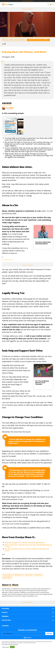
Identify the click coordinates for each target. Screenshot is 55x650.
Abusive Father (28, 575)
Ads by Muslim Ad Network (27, 1)
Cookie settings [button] (5, 647)
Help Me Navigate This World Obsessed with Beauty (25, 542)
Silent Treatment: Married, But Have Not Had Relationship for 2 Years (28, 546)
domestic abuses (7, 578)
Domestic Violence (21, 40)
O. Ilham (10, 108)
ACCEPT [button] (12, 647)
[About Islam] (7, 4)
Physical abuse (38, 575)
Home (4, 40)
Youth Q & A (11, 40)
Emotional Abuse (18, 575)
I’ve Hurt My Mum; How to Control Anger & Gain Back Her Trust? (27, 550)
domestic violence (7, 575)
